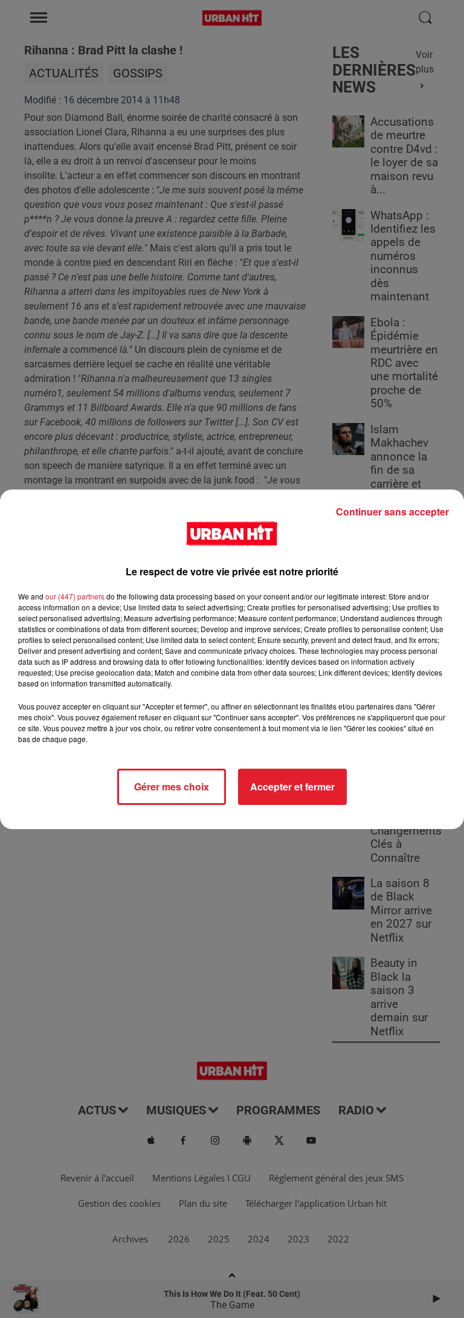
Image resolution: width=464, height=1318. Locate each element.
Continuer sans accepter (392, 511)
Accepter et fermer (292, 786)
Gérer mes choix (171, 786)
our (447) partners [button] (75, 596)
